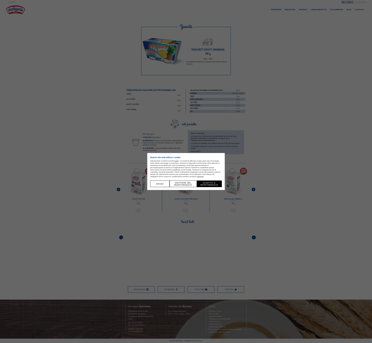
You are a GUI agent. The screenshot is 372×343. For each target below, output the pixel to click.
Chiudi (160, 184)
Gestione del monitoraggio (183, 184)
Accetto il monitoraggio (209, 184)
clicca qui (200, 176)
